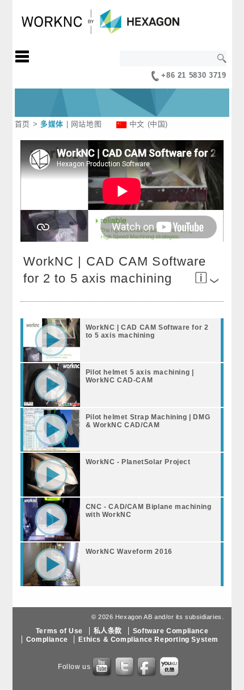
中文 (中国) (148, 124)
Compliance (47, 639)
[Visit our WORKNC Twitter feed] (125, 667)
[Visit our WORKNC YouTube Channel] (102, 667)
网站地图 (86, 124)
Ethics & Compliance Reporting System (148, 639)
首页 (22, 124)
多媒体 (52, 124)
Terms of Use (59, 631)
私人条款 (108, 631)
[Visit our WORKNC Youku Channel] (170, 667)
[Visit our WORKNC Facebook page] (147, 667)
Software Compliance (170, 631)
